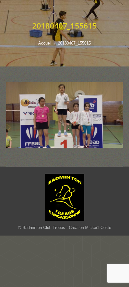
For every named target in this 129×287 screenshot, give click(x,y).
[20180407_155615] (64, 115)
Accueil (45, 43)
